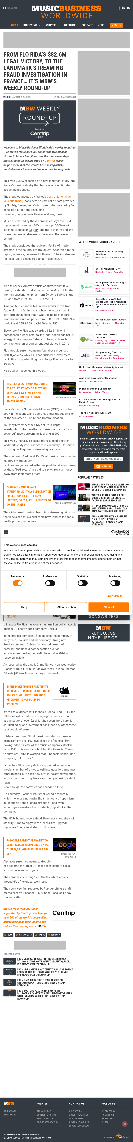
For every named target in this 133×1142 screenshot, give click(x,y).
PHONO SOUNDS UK (105, 310)
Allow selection (66, 607)
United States (25, 935)
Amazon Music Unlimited (58, 290)
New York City (102, 257)
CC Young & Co (86, 416)
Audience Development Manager (98, 378)
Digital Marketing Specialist (95, 388)
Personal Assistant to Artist (110, 319)
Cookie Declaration (47, 1122)
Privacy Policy (45, 1118)
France (41, 935)
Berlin (98, 323)
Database (70, 25)
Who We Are (10, 1111)
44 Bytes (122, 1136)
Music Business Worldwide (35, 147)
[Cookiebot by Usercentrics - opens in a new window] (114, 532)
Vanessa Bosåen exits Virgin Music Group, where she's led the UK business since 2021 (108, 498)
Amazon (28, 286)
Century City (101, 340)
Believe (38, 214)
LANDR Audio (118, 257)
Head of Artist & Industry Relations (109, 253)
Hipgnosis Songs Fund (45, 359)
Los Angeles (85, 392)
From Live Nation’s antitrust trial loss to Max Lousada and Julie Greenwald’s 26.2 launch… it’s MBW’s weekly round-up (45, 972)
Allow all (108, 607)
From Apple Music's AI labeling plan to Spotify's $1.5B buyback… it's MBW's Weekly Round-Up (109, 520)
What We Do (10, 1114)
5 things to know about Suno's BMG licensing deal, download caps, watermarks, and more (109, 508)
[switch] (50, 583)
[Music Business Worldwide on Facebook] (119, 8)
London (82, 370)
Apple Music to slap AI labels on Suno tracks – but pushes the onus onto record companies (110, 487)
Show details (114, 595)
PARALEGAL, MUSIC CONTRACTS (106, 336)
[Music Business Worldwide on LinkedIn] (124, 8)
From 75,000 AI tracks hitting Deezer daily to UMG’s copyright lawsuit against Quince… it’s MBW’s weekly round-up (44, 962)
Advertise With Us (78, 1115)
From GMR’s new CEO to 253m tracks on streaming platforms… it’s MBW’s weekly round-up (41, 983)
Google (14, 350)
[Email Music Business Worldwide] (128, 8)
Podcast (87, 25)
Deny (24, 607)
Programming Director (108, 352)
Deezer (21, 205)
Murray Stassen (66, 97)
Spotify (11, 205)
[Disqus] (39, 1048)
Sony (19, 214)
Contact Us (75, 1111)
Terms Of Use (44, 1111)
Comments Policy (46, 1115)
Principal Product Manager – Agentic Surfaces (110, 284)
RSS (106, 1122)
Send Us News (76, 1118)
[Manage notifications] (125, 1124)
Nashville (100, 272)
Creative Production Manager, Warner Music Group (100, 401)
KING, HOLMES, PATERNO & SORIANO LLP (110, 341)
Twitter (109, 1118)
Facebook (109, 1111)
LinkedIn (109, 1115)
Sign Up (106, 466)
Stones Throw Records (101, 370)
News (14, 25)
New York (100, 288)
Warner (28, 214)
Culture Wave (101, 392)
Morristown (101, 355)
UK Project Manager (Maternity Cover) (101, 367)
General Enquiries (79, 1122)
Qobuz (37, 205)
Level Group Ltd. (116, 272)
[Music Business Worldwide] (66, 11)
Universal (9, 214)
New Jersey (113, 355)
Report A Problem (79, 1125)
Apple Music (11, 310)
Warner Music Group (89, 405)
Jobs (101, 25)
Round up (55, 935)
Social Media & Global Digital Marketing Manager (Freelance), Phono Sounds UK (111, 303)
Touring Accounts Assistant (95, 412)
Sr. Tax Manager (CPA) (108, 268)
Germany (106, 323)
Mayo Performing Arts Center (109, 358)
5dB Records (96, 381)
